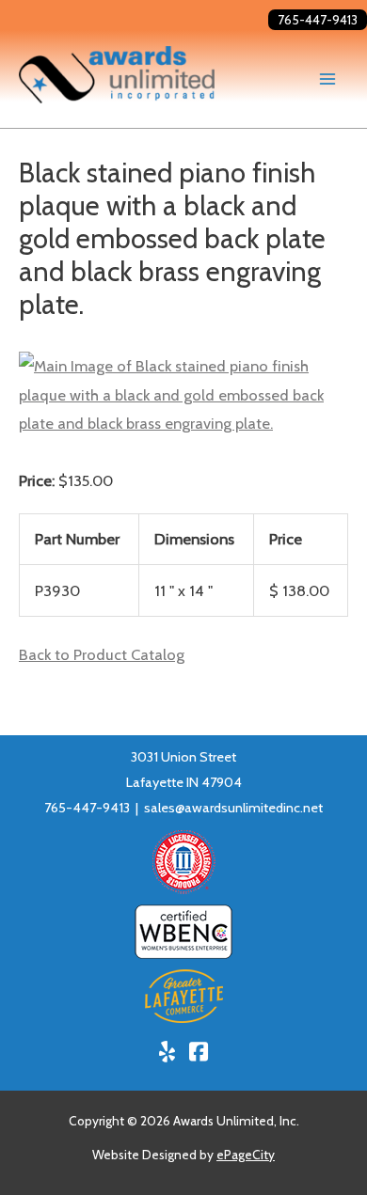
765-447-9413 (318, 19)
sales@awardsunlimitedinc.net (233, 807)
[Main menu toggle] (327, 79)
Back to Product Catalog (101, 654)
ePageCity (245, 1154)
